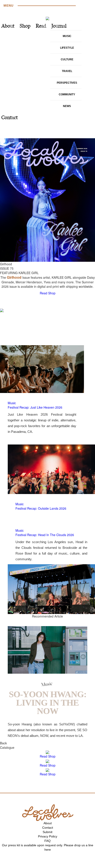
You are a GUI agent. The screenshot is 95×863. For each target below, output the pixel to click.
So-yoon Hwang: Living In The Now (47, 702)
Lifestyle (67, 47)
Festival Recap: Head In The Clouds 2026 (44, 535)
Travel (67, 71)
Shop (25, 26)
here (47, 849)
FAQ (47, 841)
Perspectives (67, 82)
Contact (9, 117)
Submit (47, 832)
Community (67, 94)
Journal (58, 26)
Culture (67, 59)
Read (41, 26)
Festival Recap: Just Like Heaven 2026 (35, 407)
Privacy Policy (47, 836)
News (67, 106)
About (7, 26)
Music (67, 36)
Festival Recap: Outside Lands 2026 (40, 508)
